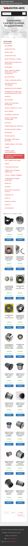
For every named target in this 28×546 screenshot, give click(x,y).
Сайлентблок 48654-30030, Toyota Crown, (20, 492)
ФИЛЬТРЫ (8, 183)
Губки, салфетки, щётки (13, 80)
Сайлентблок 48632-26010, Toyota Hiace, (20, 375)
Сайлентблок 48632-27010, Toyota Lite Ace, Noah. (9, 404)
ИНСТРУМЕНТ (9, 100)
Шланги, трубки (10, 201)
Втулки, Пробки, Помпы (13, 129)
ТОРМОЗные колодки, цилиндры (12, 179)
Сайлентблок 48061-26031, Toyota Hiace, (9, 375)
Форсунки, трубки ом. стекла (12, 190)
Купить (9, 239)
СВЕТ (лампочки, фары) (13, 160)
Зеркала (7, 96)
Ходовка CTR (9, 195)
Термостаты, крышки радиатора (12, 171)
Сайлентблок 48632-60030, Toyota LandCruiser (20, 463)
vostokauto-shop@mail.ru (11, 538)
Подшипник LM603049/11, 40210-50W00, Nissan (20, 317)
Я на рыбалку (9, 208)
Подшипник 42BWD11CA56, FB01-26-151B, (20, 229)
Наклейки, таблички (12, 114)
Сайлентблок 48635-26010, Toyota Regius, (9, 492)
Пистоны (8, 122)
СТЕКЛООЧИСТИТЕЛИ (11, 167)
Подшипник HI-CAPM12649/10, (10, 317)
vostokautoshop (8, 1)
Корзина (7, 13)
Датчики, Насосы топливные (11, 84)
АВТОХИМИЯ (8, 45)
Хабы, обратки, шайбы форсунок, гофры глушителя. (12, 72)
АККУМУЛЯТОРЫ (10, 49)
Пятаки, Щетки (10, 136)
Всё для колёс (10, 77)
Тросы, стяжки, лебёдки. (13, 175)
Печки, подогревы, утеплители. (11, 118)
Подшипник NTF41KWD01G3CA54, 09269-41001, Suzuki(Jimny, (11, 346)
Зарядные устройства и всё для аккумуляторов (13, 92)
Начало (14, 31)
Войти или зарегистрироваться (12, 3)
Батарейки (8, 67)
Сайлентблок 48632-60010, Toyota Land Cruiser (20, 434)
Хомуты (7, 198)
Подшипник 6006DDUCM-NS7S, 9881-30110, (9, 258)
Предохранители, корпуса (14, 126)
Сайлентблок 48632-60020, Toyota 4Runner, (9, 463)
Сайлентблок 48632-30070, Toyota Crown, (20, 404)
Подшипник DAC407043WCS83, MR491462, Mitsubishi (10, 288)
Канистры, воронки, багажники (12, 104)
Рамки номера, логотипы (13, 144)
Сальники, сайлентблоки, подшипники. (14, 156)
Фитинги (8, 186)
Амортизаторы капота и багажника (13, 63)
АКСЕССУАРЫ (9, 52)
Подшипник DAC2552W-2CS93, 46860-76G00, (20, 258)
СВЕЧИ (7, 163)
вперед (21, 515)
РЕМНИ (7, 147)
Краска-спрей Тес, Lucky (13, 108)
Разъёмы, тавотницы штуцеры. (12, 140)
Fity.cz (14, 541)
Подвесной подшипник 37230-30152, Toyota (9, 229)
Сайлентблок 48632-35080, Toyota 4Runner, (9, 434)
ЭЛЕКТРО (8, 204)
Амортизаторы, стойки (13, 59)
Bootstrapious (9, 541)
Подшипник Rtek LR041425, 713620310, (20, 346)
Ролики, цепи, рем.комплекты (10, 151)
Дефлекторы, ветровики (13, 88)
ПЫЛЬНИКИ (8, 132)
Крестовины (9, 111)
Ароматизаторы (10, 55)
